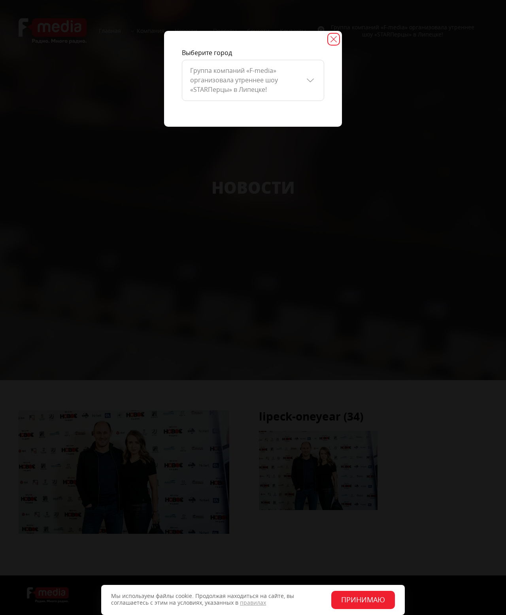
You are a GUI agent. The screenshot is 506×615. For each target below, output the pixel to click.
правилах (253, 603)
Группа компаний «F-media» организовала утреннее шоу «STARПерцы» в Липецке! (234, 80)
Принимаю (363, 600)
